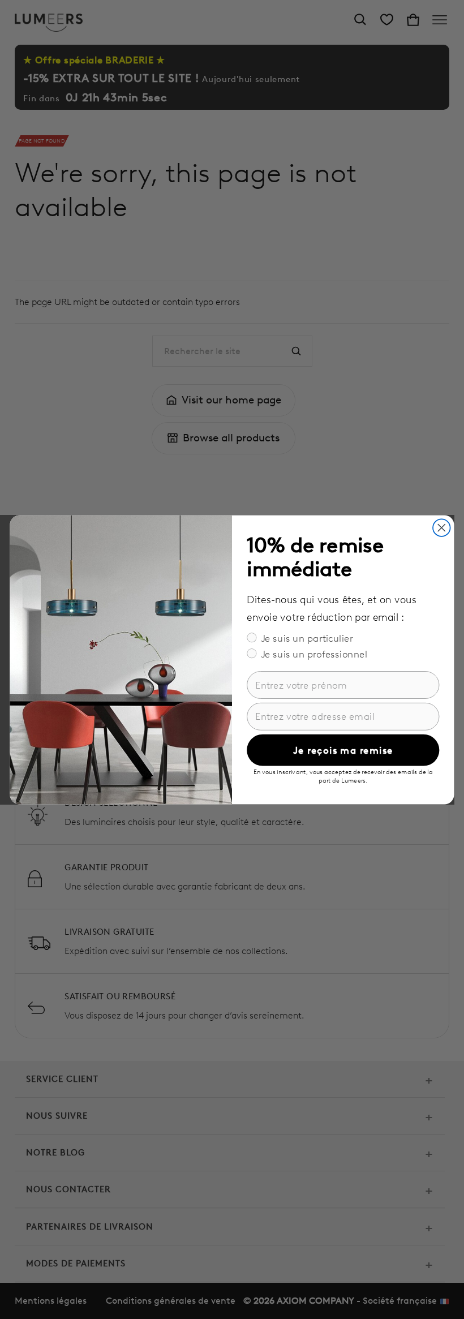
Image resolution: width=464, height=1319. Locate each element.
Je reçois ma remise (343, 750)
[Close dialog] (441, 527)
